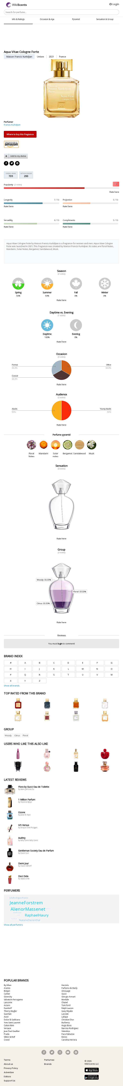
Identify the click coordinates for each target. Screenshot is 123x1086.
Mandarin (43, 453)
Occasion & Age (47, 19)
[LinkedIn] (11, 163)
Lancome (8, 1002)
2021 (51, 56)
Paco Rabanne (68, 1034)
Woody (8, 735)
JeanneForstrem (26, 903)
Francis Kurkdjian (12, 124)
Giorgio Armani (68, 996)
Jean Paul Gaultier (12, 1031)
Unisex (40, 56)
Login (115, 4)
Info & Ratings (18, 19)
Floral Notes (31, 455)
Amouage (66, 991)
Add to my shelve (18, 156)
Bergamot (67, 453)
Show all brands (12, 685)
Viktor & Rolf (9, 1037)
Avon (6, 1016)
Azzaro (7, 1005)
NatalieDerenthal (29, 920)
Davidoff (8, 1008)
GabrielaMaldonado (14, 918)
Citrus (17, 735)
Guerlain (8, 1014)
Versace (7, 1028)
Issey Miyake (67, 1011)
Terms (7, 1059)
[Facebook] (6, 163)
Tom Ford (66, 1005)
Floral (25, 735)
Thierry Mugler (10, 1011)
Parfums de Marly (69, 988)
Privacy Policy (11, 1068)
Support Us (9, 1080)
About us (8, 1064)
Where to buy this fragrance (20, 134)
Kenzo (64, 1037)
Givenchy (8, 996)
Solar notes (55, 455)
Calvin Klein (9, 1025)
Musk (91, 453)
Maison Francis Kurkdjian (19, 56)
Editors (7, 1076)
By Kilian (7, 985)
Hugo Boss (66, 1025)
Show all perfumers (13, 924)
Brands (48, 1064)
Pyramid (76, 19)
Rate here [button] (114, 191)
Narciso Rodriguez (70, 1028)
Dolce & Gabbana (12, 1019)
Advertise (9, 1072)
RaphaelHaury (37, 915)
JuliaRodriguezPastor (18, 897)
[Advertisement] (61, 41)
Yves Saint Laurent (12, 1022)
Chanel (65, 1002)
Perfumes (49, 1059)
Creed (6, 1039)
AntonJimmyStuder (17, 912)
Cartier (7, 993)
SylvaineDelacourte (48, 908)
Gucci (64, 993)
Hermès (65, 985)
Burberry (66, 1022)
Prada (6, 1034)
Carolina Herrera (69, 1039)
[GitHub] (17, 163)
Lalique (65, 1016)
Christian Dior (68, 1019)
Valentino (66, 1031)
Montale (65, 999)
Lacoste (65, 1014)
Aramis (7, 988)
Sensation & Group (104, 19)
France (62, 56)
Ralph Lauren (67, 1008)
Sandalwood (79, 453)
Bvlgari (7, 991)
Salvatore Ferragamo (13, 999)
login (60, 643)
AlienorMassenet (28, 909)
